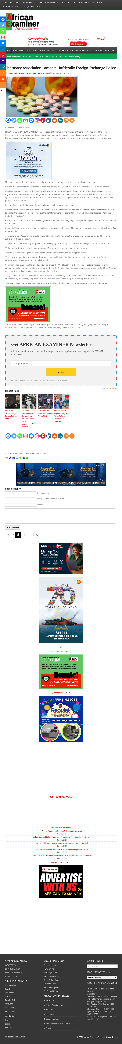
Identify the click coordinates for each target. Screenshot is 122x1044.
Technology (109, 50)
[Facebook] (8, 120)
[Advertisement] (49, 445)
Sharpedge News (50, 972)
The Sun (8, 996)
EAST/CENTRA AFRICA (13, 972)
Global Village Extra (51, 980)
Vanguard (9, 1004)
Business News (25, 50)
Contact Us (77, 3)
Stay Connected (38, 7)
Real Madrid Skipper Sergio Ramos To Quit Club (11, 414)
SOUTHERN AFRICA (12, 969)
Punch (7, 989)
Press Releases (68, 50)
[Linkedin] (48, 120)
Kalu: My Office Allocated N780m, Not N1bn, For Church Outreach (62, 843)
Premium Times (50, 983)
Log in (116, 1037)
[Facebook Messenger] (31, 120)
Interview (56, 50)
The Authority (10, 1007)
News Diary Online (51, 976)
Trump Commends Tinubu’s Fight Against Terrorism (62, 831)
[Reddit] (54, 120)
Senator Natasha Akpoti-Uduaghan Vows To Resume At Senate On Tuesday (61, 416)
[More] (72, 120)
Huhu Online (49, 969)
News (14, 50)
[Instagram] (37, 120)
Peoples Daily (10, 1000)
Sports (35, 50)
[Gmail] (25, 120)
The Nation (9, 992)
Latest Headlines (38, 73)
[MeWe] (60, 120)
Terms (99, 3)
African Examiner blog (14, 7)
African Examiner (22, 73)
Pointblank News (50, 965)
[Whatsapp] (19, 120)
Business (8, 1027)
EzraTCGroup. (20, 1037)
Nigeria (8, 1020)
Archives (64, 3)
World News (45, 50)
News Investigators (51, 987)
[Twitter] (14, 120)
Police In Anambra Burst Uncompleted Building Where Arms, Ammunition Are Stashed (28, 418)
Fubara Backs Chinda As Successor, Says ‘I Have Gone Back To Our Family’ (51, 56)
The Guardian (10, 985)
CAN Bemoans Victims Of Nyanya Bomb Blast (45, 413)
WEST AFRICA (10, 965)
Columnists (97, 50)
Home (8, 50)
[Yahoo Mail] (3, 61)
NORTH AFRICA (11, 976)
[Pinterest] (43, 120)
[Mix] (66, 120)
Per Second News (51, 991)
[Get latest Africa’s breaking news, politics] (19, 21)
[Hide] (1, 90)
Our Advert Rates (49, 3)
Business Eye (10, 1011)
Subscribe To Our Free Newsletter (20, 3)
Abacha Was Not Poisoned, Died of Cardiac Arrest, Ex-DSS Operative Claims (62, 855)
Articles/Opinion (83, 50)
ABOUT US (89, 3)
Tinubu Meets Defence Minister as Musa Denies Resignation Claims (62, 849)
